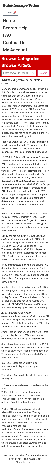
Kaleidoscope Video (21, 5)
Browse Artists (16, 65)
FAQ (7, 35)
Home (9, 20)
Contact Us (14, 42)
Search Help (15, 28)
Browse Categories (20, 58)
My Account (15, 50)
